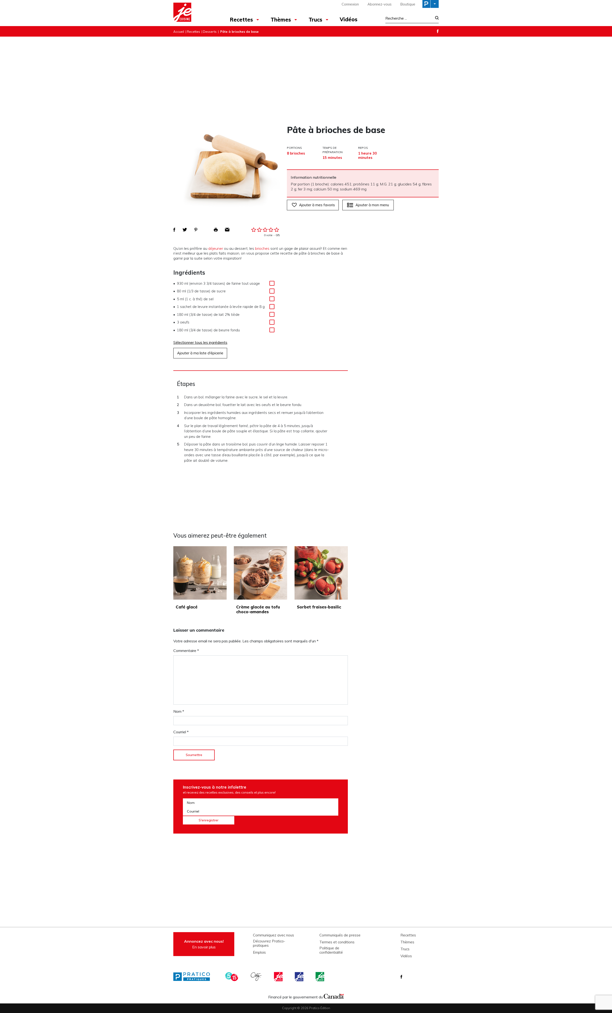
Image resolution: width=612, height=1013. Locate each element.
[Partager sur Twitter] (184, 230)
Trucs (315, 19)
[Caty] (257, 976)
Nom (178, 711)
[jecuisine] (279, 976)
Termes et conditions (337, 942)
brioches (262, 248)
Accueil (178, 31)
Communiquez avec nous (273, 935)
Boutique (407, 4)
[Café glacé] (200, 573)
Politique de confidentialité (331, 950)
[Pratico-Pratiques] (193, 976)
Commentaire (186, 650)
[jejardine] (320, 976)
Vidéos (348, 19)
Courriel (181, 731)
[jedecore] (299, 976)
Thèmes (281, 19)
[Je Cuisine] (194, 13)
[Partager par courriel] (227, 230)
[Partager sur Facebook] (174, 230)
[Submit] (435, 18)
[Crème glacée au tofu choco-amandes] (260, 573)
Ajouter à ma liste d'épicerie (200, 353)
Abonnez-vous (379, 4)
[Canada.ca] (334, 996)
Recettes (241, 19)
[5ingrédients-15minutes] (232, 976)
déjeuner (215, 248)
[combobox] (408, 18)
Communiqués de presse (340, 935)
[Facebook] (438, 31)
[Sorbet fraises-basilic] (321, 573)
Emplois (259, 952)
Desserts (210, 31)
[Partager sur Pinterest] (195, 230)
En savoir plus (204, 944)
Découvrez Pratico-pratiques (269, 943)
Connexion (350, 4)
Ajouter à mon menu (372, 205)
